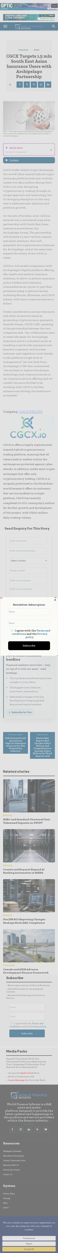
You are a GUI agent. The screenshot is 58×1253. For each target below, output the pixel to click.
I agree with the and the (31, 634)
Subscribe (29, 645)
